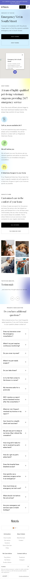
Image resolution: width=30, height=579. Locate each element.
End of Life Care (7, 545)
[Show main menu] (27, 7)
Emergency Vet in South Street (14, 60)
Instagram (22, 560)
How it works (15, 36)
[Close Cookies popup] (28, 566)
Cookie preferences (24, 576)
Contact (21, 540)
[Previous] (12, 298)
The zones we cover (15, 231)
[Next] (17, 298)
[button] (15, 71)
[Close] (22, 55)
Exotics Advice (7, 562)
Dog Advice (7, 557)
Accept (5, 576)
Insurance (7, 543)
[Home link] (15, 521)
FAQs (7, 548)
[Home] (8, 7)
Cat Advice (7, 560)
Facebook (22, 557)
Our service (7, 540)
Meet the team (21, 538)
